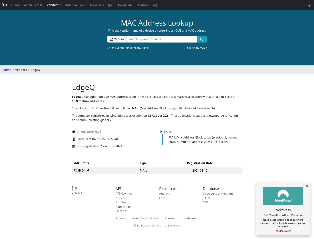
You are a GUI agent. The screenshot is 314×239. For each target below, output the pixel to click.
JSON (206, 198)
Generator (97, 5)
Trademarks (191, 218)
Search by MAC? (197, 47)
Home (15, 5)
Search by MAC (33, 5)
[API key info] (309, 5)
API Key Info (124, 194)
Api (109, 5)
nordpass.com (283, 230)
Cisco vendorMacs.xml (218, 194)
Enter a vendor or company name (157, 47)
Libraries (122, 211)
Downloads (124, 5)
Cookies (169, 218)
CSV (205, 202)
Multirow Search (76, 5)
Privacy (120, 218)
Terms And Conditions (145, 218)
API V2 (120, 198)
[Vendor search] (202, 39)
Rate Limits (123, 207)
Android (143, 5)
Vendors (53, 5)
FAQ (154, 5)
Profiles (121, 202)
